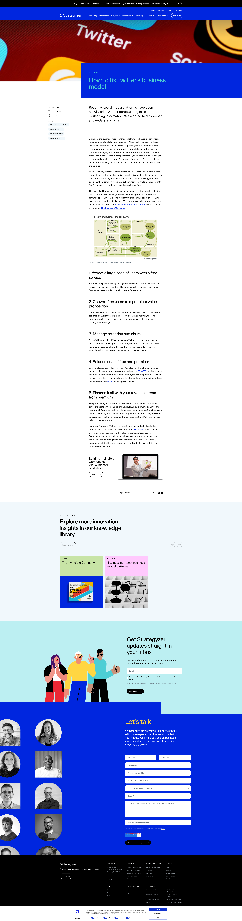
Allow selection (157, 913)
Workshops (104, 16)
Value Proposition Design (172, 895)
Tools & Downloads (152, 899)
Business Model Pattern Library (129, 204)
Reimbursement (132, 879)
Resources (161, 16)
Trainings (149, 870)
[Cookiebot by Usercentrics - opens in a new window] (77, 918)
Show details (135, 917)
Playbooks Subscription (121, 16)
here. (163, 829)
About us (110, 890)
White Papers (170, 873)
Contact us (110, 893)
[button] (122, 15)
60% (109, 381)
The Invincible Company (113, 208)
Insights (168, 867)
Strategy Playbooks (133, 870)
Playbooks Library (132, 876)
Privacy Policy (172, 683)
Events (168, 879)
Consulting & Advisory (153, 867)
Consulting (92, 16)
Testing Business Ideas (174, 902)
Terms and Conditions (156, 683)
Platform (149, 873)
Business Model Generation (172, 891)
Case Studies (170, 876)
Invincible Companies (174, 899)
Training (139, 16)
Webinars (169, 870)
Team (109, 895)
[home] (70, 15)
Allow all (158, 909)
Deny (158, 917)
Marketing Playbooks (134, 873)
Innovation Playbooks (134, 867)
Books (148, 902)
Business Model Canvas (151, 891)
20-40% (141, 371)
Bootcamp (149, 876)
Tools (150, 16)
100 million (138, 429)
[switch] (105, 918)
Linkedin (110, 879)
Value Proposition (152, 894)
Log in (129, 893)
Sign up (129, 890)
